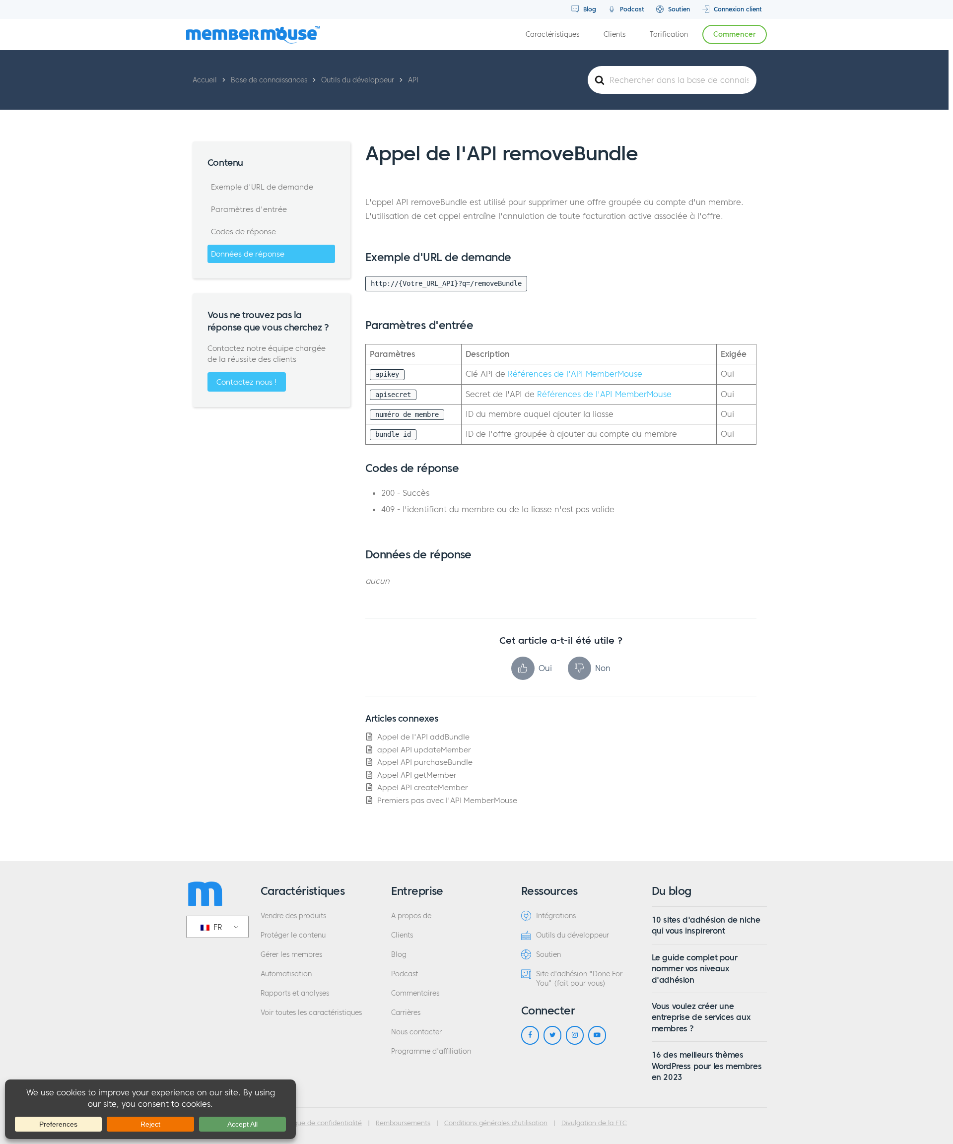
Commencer (734, 34)
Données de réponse (247, 254)
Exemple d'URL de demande (262, 187)
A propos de (411, 916)
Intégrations (556, 916)
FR (216, 927)
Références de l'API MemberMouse (575, 374)
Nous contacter (416, 1032)
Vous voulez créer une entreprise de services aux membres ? (701, 1017)
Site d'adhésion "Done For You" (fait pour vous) (579, 979)
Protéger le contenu (293, 935)
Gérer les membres (291, 954)
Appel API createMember (422, 787)
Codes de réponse (243, 231)
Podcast (631, 9)
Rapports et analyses (295, 993)
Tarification (669, 34)
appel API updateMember (424, 749)
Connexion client (737, 9)
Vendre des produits (293, 916)
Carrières (405, 1013)
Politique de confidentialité (320, 1123)
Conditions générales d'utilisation (495, 1123)
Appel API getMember (417, 775)
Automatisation (286, 974)
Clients (614, 34)
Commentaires (415, 993)
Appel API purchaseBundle (425, 762)
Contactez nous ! (246, 382)
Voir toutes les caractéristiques (311, 1013)
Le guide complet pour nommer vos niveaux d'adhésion (695, 968)
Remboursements (403, 1123)
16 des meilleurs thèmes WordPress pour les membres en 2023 (707, 1066)
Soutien (678, 9)
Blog (588, 9)
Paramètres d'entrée (249, 209)
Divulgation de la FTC (594, 1123)
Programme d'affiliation (431, 1051)
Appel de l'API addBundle (423, 736)
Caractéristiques (552, 34)
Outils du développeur (572, 935)
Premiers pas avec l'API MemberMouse (447, 800)
